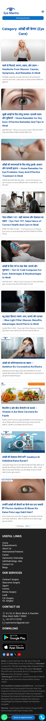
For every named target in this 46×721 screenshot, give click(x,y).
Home (5, 543)
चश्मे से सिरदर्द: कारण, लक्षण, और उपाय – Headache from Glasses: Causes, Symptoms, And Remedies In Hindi (21, 69)
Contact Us (7, 564)
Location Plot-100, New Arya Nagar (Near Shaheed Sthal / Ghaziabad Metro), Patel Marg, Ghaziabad (23, 666)
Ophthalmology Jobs (12, 561)
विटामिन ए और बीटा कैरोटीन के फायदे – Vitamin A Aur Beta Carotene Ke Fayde (20, 412)
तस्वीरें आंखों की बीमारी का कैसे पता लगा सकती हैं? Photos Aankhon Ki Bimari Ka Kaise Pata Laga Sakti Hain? (22, 508)
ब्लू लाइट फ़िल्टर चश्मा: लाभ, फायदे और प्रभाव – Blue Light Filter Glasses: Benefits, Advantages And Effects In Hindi (22, 320)
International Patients (12, 551)
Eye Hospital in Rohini (26, 691)
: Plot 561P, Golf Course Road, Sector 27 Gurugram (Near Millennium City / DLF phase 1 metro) (22, 671)
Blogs (5, 567)
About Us (6, 548)
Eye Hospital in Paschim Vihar (26, 688)
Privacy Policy (38, 714)
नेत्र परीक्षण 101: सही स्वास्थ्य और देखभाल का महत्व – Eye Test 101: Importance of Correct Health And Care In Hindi (23, 221)
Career (5, 555)
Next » (27, 526)
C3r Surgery (8, 598)
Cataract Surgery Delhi (33, 708)
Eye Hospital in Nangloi (19, 699)
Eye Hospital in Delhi (22, 694)
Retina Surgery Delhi (9, 711)
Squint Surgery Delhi (25, 711)
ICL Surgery (7, 601)
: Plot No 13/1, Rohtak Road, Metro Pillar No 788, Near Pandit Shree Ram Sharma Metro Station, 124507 (23, 679)
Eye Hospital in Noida (20, 701)
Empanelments (9, 545)
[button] (43, 12)
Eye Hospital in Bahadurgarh (20, 696)
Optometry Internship (12, 558)
